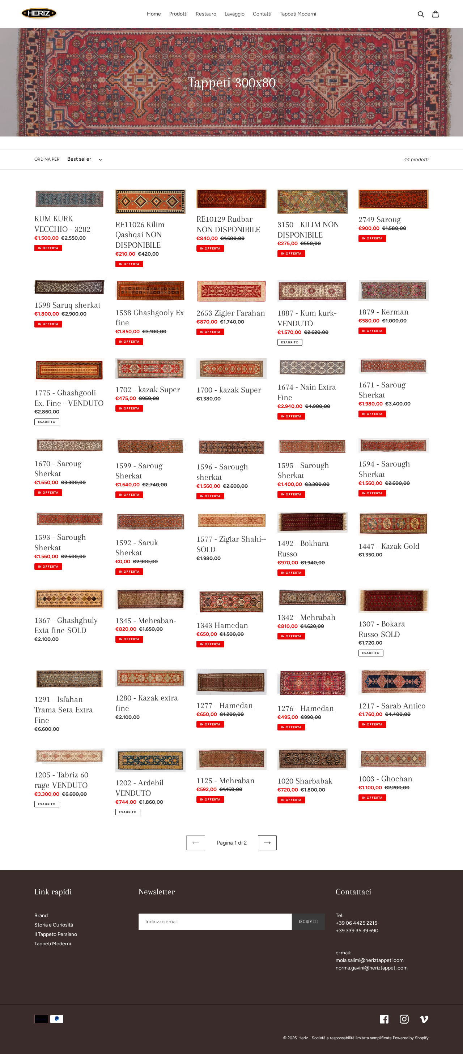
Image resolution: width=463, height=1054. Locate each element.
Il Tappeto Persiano (55, 934)
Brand (41, 915)
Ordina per (47, 159)
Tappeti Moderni (52, 944)
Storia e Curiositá (53, 925)
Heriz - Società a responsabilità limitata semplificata (345, 1038)
